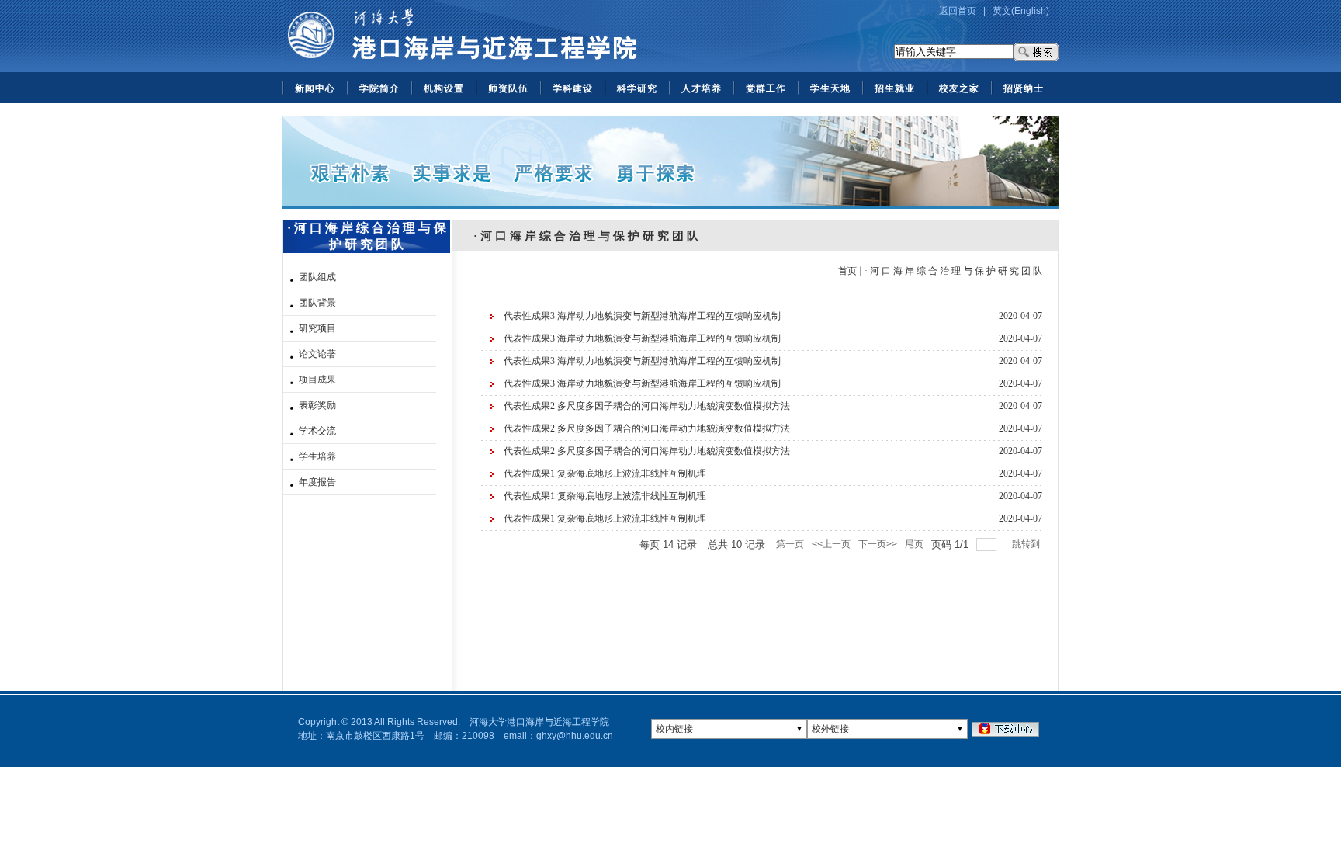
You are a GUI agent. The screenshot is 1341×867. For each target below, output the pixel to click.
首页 (847, 270)
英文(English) (1021, 10)
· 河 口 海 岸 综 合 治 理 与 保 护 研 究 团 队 (953, 270)
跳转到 (1027, 544)
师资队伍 (508, 88)
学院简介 (379, 88)
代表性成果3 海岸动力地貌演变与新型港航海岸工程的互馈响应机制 (642, 315)
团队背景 (317, 302)
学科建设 (573, 88)
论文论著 (317, 354)
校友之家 (959, 88)
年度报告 (317, 482)
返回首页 (957, 10)
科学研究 (637, 88)
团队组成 (317, 277)
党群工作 (766, 88)
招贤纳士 (1023, 88)
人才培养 (701, 88)
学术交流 (317, 430)
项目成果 (317, 379)
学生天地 (830, 88)
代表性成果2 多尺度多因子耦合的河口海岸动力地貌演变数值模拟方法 (647, 406)
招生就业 (895, 88)
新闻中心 (315, 88)
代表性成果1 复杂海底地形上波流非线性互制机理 (605, 473)
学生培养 (317, 456)
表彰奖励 (317, 405)
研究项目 (317, 328)
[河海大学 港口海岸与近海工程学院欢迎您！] (461, 69)
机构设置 (444, 88)
